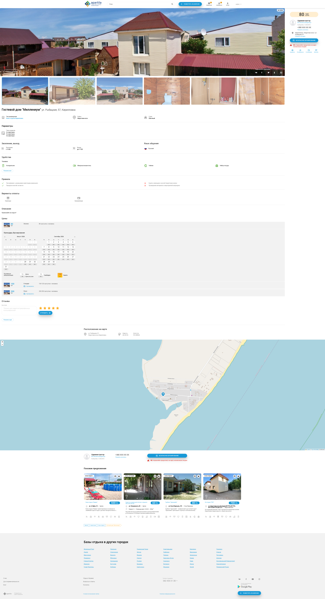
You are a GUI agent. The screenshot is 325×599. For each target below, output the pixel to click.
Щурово (219, 558)
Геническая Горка (142, 549)
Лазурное (113, 549)
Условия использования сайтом (91, 594)
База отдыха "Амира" (92, 502)
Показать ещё (8, 319)
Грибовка (166, 552)
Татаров (165, 555)
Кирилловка (93, 525)
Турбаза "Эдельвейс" (171, 502)
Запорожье (193, 555)
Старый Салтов (88, 561)
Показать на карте (300, 36)
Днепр (86, 552)
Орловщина (114, 561)
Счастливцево (167, 549)
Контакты (86, 585)
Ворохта (112, 555)
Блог (4, 585)
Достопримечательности (11, 581)
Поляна (139, 561)
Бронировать (30, 286)
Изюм (192, 564)
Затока (139, 552)
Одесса (139, 558)
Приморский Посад (222, 567)
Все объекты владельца (304, 22)
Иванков (86, 564)
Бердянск (193, 549)
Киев (191, 561)
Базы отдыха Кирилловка (14, 118)
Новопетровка (221, 564)
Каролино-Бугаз (168, 558)
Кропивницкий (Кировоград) (225, 561)
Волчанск (166, 564)
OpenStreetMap (315, 449)
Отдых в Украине (88, 578)
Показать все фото (12, 71)
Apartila (86, 525)
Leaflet (308, 449)
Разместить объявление (192, 4)
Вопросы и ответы (89, 581)
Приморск (87, 558)
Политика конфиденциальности (167, 594)
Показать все (7, 170)
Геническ (219, 549)
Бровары (140, 564)
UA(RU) (238, 4)
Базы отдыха (101, 525)
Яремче (139, 555)
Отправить (44, 313)
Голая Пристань (89, 567)
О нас (5, 578)
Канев (192, 558)
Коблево (113, 567)
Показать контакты (302, 29)
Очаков (218, 552)
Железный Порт (89, 549)
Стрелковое (114, 552)
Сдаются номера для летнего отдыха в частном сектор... (136, 503)
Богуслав (113, 564)
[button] (163, 394)
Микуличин (87, 555)
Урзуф (192, 567)
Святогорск (140, 567)
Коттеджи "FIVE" (209, 502)
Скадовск (166, 561)
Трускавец (219, 555)
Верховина (193, 552)
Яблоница (113, 558)
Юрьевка (166, 567)
